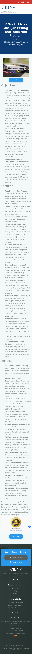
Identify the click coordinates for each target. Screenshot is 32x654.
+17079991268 (17, 562)
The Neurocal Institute (15, 602)
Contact (15, 594)
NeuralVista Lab (16, 613)
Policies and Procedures (21, 648)
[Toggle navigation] (30, 8)
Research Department (15, 605)
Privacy (10, 648)
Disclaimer (16, 650)
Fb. (14, 580)
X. (18, 580)
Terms (5, 648)
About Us (15, 588)
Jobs (15, 591)
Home (15, 39)
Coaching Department (15, 608)
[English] (14, 635)
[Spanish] (16, 635)
